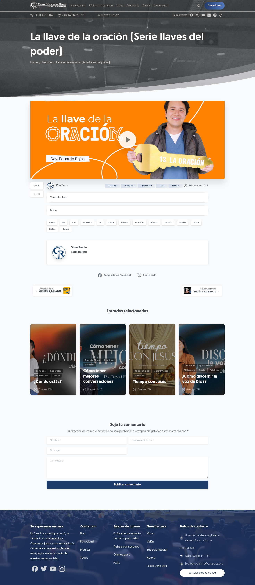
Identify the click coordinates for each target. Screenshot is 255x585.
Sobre (66, 229)
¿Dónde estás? (48, 382)
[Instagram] (215, 15)
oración (139, 223)
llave (111, 223)
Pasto (154, 223)
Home (34, 62)
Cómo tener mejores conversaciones (98, 376)
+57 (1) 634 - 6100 (43, 15)
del (74, 223)
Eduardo (87, 223)
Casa (52, 223)
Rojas (52, 229)
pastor (168, 223)
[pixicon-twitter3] (43, 568)
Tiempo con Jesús (149, 382)
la (100, 223)
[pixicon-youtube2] (52, 568)
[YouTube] (203, 15)
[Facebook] (191, 15)
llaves (124, 223)
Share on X (149, 275)
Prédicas (47, 62)
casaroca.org (79, 252)
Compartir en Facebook (117, 275)
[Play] (127, 139)
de (63, 223)
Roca (196, 223)
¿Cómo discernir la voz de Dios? (199, 379)
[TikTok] (221, 15)
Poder (182, 223)
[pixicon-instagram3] (61, 568)
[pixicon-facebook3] (34, 568)
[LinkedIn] (209, 15)
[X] (197, 15)
